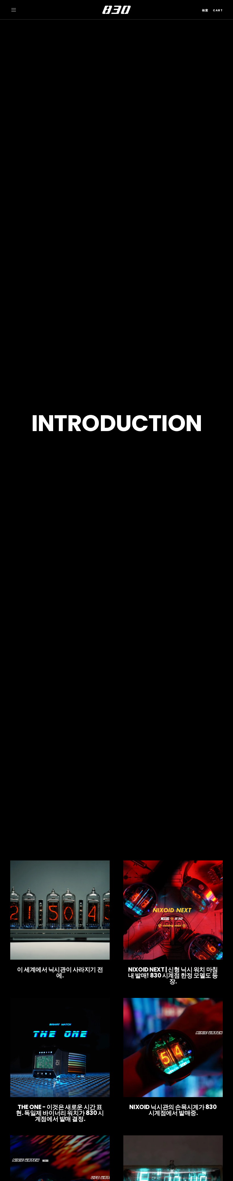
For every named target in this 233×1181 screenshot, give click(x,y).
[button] (13, 10)
